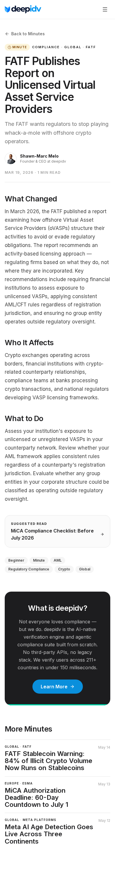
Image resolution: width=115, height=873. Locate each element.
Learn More (54, 687)
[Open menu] (105, 9)
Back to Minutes (28, 33)
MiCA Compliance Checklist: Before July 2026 (52, 534)
